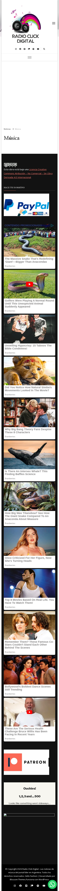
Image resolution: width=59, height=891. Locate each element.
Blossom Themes (18, 879)
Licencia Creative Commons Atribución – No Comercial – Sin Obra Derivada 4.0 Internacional (28, 173)
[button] (52, 884)
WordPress (44, 879)
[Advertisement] (29, 93)
